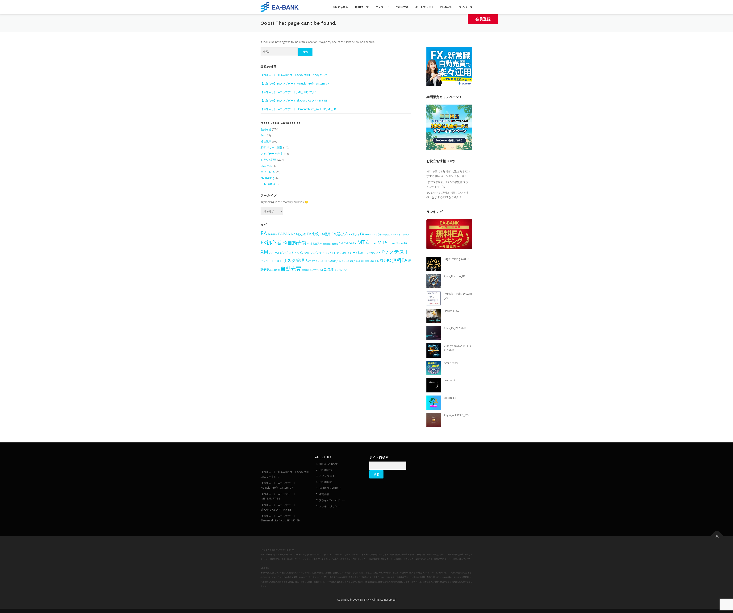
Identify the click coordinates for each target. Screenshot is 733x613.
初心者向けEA (332, 261)
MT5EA (392, 243)
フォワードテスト (271, 261)
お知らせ (266, 129)
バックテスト (394, 251)
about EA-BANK (328, 464)
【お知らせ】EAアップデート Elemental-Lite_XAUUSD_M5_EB (298, 109)
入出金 (310, 261)
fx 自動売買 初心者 (329, 243)
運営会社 (324, 494)
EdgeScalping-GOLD (456, 259)
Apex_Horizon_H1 (454, 276)
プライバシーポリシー (332, 500)
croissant (449, 380)
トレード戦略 (355, 252)
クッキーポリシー (329, 506)
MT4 (363, 242)
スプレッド (318, 252)
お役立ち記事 (269, 159)
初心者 (320, 261)
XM (264, 251)
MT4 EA (373, 243)
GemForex (347, 243)
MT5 (382, 242)
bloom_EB (450, 398)
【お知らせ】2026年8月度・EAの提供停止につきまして (294, 75)
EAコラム (266, 166)
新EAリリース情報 (272, 147)
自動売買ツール (310, 269)
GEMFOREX (268, 184)
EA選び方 (339, 233)
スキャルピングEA (299, 252)
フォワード (382, 7)
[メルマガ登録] (449, 66)
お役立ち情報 (340, 7)
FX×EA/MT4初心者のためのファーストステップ (387, 234)
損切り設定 (363, 261)
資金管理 (327, 269)
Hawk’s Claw (451, 311)
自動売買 (290, 268)
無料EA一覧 (362, 7)
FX (362, 233)
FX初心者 (271, 242)
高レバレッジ (340, 269)
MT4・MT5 (268, 172)
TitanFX (402, 243)
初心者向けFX (349, 261)
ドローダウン (371, 252)
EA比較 (313, 233)
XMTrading (267, 178)
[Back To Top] (717, 536)
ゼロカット (330, 252)
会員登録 (483, 19)
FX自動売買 (294, 242)
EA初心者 (300, 234)
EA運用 (325, 234)
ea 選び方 (354, 234)
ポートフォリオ (424, 7)
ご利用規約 (325, 482)
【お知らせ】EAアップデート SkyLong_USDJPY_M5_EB (294, 100)
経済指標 (275, 269)
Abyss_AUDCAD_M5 (456, 415)
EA (262, 135)
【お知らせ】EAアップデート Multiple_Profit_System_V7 (295, 83)
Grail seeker (451, 363)
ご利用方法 (402, 7)
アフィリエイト (328, 476)
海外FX (385, 260)
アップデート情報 (271, 153)
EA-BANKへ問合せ (330, 488)
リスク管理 (293, 260)
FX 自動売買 (313, 243)
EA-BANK (446, 7)
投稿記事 (266, 141)
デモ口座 (341, 252)
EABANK (285, 233)
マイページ (465, 7)
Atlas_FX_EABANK (455, 328)
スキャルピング (278, 252)
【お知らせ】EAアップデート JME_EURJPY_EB (288, 92)
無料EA (399, 260)
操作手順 (374, 261)
